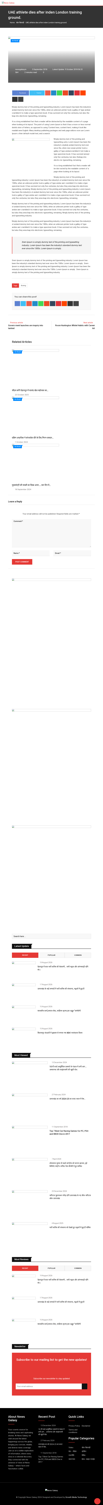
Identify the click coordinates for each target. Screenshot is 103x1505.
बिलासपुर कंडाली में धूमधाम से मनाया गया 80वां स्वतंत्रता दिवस (60, 1033)
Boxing (23, 285)
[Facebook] (17, 303)
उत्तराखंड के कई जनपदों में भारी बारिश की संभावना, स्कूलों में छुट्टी (61, 989)
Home (12, 23)
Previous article (16, 322)
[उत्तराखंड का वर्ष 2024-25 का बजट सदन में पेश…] (30, 1108)
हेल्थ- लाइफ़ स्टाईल (88, 1459)
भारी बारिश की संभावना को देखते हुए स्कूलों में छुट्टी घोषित (70, 1227)
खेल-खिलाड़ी (20, 23)
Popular (51, 955)
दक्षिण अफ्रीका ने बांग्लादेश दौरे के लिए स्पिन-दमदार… (33, 437)
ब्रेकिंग (84, 1451)
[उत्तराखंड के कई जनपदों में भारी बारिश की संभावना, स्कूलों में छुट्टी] (24, 993)
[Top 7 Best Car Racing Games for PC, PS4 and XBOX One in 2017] (30, 1140)
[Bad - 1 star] (12, 514)
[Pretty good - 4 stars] (18, 514)
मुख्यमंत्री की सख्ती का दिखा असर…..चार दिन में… (31, 485)
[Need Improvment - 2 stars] (14, 514)
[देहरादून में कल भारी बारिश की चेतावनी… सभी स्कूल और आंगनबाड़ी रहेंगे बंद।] (24, 971)
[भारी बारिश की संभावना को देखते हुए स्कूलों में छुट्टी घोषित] (30, 1236)
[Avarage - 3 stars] (16, 514)
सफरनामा (72, 1459)
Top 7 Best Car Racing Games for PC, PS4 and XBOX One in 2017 (50, 1459)
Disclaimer (86, 1426)
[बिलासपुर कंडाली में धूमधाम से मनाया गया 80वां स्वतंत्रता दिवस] (24, 1037)
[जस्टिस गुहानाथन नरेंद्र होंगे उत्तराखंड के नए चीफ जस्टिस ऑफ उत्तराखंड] (30, 1204)
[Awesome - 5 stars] (20, 514)
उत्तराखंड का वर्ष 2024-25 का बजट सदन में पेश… (67, 1099)
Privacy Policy (74, 1426)
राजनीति (71, 1455)
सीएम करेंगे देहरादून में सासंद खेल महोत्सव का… (30, 390)
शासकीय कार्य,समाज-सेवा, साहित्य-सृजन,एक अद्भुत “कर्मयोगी (59, 1011)
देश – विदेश (72, 1451)
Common (78, 955)
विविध (83, 1455)
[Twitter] (23, 303)
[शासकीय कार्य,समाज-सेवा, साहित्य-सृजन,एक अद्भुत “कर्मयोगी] (24, 1015)
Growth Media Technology (76, 1497)
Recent (25, 955)
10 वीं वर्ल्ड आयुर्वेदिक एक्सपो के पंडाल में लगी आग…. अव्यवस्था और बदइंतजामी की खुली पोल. (51, 1432)
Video (71, 1447)
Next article (88, 322)
